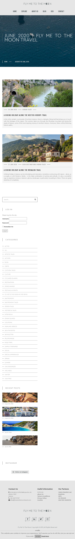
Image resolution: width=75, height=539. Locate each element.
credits (37, 530)
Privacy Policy (42, 498)
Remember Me (8, 227)
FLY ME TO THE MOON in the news (16, 294)
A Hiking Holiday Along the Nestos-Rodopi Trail (25, 115)
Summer (7, 363)
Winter (7, 375)
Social (7, 350)
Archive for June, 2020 (22, 62)
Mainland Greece (11, 326)
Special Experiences (12, 354)
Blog (24, 164)
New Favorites (10, 330)
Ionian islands (10, 318)
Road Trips (8, 342)
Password (5, 223)
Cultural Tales (10, 270)
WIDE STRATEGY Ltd (64, 492)
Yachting (8, 379)
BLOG (44, 11)
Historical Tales (10, 310)
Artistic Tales (9, 254)
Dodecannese (10, 286)
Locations (8, 322)
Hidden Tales (27, 109)
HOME (15, 11)
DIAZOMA (61, 494)
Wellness (8, 371)
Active (7, 246)
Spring (7, 358)
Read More (45, 536)
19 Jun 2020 (12, 109)
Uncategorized (10, 367)
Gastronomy (9, 298)
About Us (40, 494)
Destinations (31, 164)
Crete (7, 266)
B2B (52, 11)
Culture (8, 274)
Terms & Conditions (43, 496)
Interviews (9, 314)
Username (5, 219)
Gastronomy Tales (11, 302)
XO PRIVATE (62, 498)
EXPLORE (24, 11)
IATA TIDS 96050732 (64, 500)
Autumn (7, 258)
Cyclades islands (11, 278)
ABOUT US (35, 11)
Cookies (40, 500)
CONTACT (61, 11)
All (6, 250)
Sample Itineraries (11, 346)
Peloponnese (9, 338)
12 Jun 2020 (12, 164)
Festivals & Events (11, 290)
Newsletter (9, 334)
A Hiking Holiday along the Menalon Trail (22, 170)
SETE (60, 496)
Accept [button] (38, 536)
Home (5, 62)
